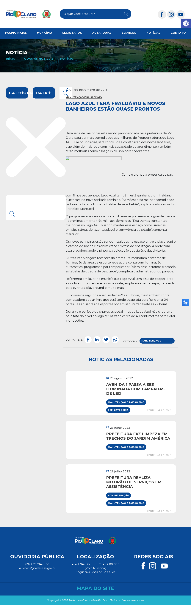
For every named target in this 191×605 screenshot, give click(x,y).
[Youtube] (180, 14)
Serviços (129, 32)
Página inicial (16, 32)
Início (10, 58)
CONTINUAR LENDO (158, 410)
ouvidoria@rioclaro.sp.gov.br (37, 568)
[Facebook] (162, 14)
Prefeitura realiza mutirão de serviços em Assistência (134, 482)
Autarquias (102, 32)
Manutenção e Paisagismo (84, 97)
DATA (41, 93)
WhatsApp (115, 340)
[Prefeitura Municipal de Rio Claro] (28, 14)
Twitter (105, 340)
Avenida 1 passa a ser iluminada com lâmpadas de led (135, 389)
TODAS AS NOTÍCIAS (38, 58)
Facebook (88, 340)
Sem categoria (118, 410)
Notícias (153, 32)
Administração (118, 495)
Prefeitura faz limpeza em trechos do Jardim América (138, 436)
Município (44, 32)
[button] (186, 23)
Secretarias (72, 32)
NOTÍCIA (66, 58)
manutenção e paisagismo (151, 341)
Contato (178, 32)
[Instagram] (171, 14)
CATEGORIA (18, 93)
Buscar (124, 14)
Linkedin (97, 340)
